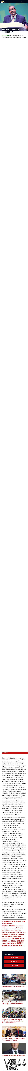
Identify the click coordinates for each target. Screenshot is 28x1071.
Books (14, 921)
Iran (9, 934)
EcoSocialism (19, 928)
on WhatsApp (14, 965)
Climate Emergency (7, 923)
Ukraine (20, 943)
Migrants (9, 938)
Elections (4, 930)
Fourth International (11, 932)
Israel (13, 934)
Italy (16, 934)
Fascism (16, 930)
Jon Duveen (5, 35)
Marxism (19, 936)
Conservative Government (8, 925)
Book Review (7, 921)
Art (2, 921)
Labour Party (9, 936)
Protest (4, 941)
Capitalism (18, 921)
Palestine (15, 938)
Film (20, 930)
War (20, 945)
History (24, 932)
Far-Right (12, 930)
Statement (4, 943)
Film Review (4, 932)
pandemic (22, 938)
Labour (3, 936)
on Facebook (14, 957)
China (23, 921)
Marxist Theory (5, 938)
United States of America (10, 945)
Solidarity (20, 941)
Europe (8, 930)
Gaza (21, 932)
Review (9, 941)
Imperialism (5, 934)
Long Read (15, 936)
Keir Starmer (21, 934)
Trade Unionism (11, 943)
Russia (13, 941)
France (17, 932)
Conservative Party (19, 925)
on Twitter (14, 961)
